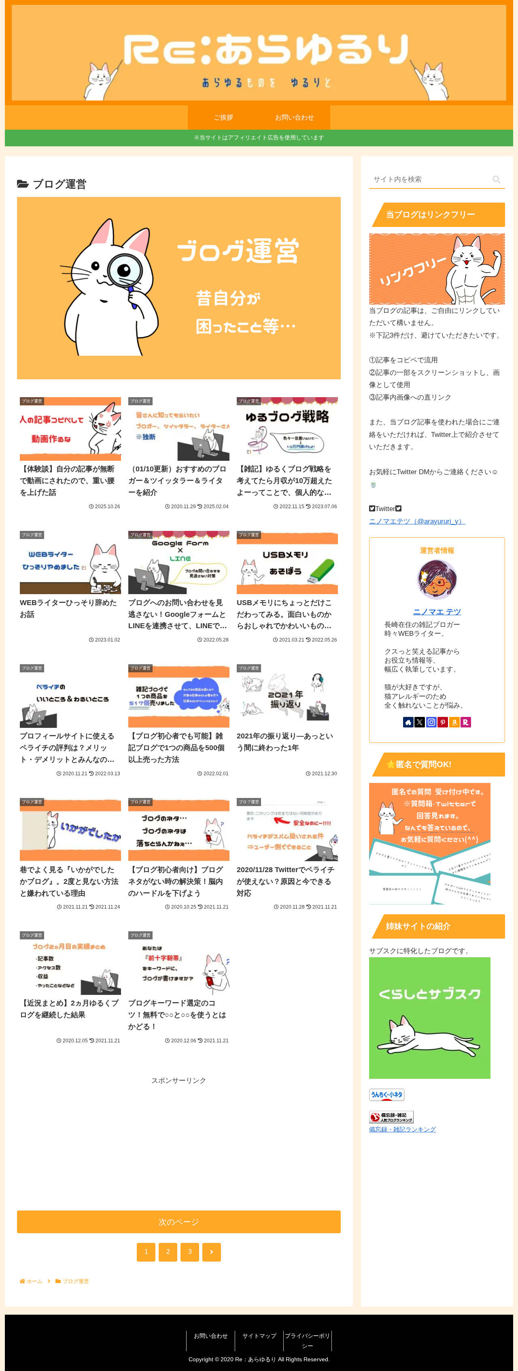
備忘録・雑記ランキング (402, 1129)
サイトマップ (259, 1336)
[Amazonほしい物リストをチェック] (454, 722)
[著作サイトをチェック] (408, 722)
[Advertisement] (179, 1144)
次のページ (179, 1221)
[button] (496, 179)
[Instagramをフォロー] (431, 722)
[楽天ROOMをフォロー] (466, 722)
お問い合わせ (211, 1336)
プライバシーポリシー (307, 1341)
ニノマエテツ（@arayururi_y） (417, 521)
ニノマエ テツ (437, 611)
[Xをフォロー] (419, 722)
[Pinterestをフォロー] (442, 722)
